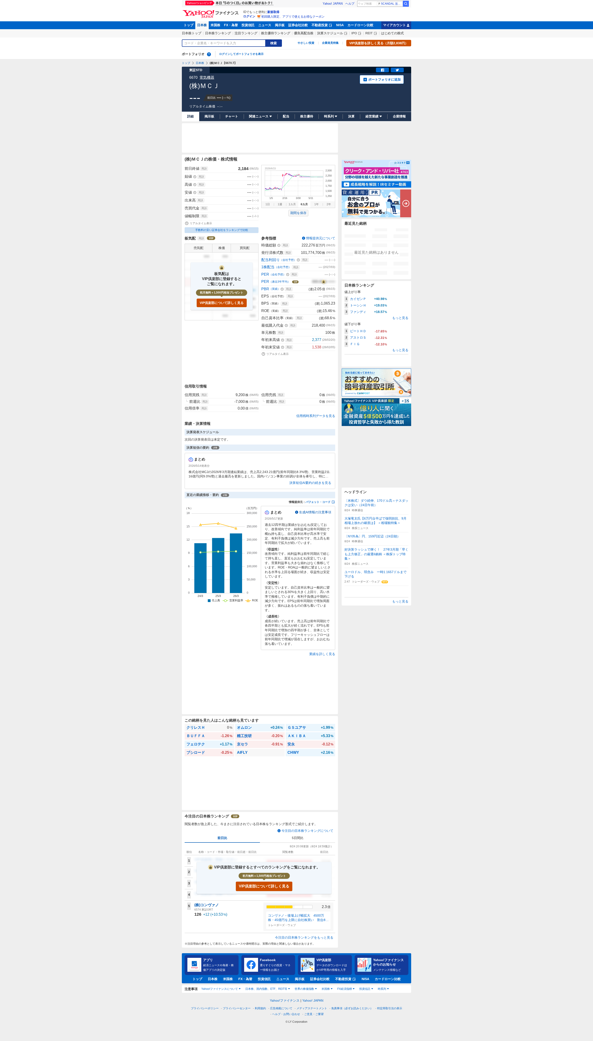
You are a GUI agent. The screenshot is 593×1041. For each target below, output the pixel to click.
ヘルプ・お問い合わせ (286, 1014)
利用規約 (260, 1008)
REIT (369, 33)
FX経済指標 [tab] (344, 989)
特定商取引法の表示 (389, 1008)
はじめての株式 (392, 33)
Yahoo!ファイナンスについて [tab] (219, 989)
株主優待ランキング (275, 33)
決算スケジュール (330, 33)
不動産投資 (320, 25)
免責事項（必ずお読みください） (352, 1008)
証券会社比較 (298, 25)
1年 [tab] (316, 204)
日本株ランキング (218, 33)
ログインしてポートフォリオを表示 (241, 54)
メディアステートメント (311, 1008)
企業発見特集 (330, 42)
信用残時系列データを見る (315, 416)
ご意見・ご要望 (314, 1014)
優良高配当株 (303, 33)
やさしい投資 (306, 42)
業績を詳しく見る (322, 654)
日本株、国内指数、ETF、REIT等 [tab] (266, 989)
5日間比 (297, 838)
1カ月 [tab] (292, 204)
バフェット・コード (318, 502)
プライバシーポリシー (205, 1008)
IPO (354, 33)
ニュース (264, 25)
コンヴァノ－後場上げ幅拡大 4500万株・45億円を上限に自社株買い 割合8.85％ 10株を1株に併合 (298, 918)
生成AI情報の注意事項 (315, 512)
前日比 (222, 838)
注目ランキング (246, 33)
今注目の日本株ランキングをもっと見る (304, 937)
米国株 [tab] (326, 989)
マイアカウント (394, 25)
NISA (340, 25)
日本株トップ (191, 33)
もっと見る (400, 318)
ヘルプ (349, 3)
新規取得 (273, 12)
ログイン (249, 16)
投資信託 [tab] (364, 989)
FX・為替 (231, 25)
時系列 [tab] (382, 989)
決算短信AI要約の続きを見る (310, 483)
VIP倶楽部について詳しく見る (222, 303)
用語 (204, 168)
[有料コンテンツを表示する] (323, 281)
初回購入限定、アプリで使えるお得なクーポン (293, 16)
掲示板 (280, 25)
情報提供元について (320, 238)
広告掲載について (281, 1008)
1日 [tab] (267, 204)
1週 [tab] (280, 204)
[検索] (406, 4)
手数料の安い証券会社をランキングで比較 (221, 230)
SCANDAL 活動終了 (391, 3)
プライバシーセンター (237, 1008)
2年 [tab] (329, 204)
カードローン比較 (360, 25)
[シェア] (382, 70)
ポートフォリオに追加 (384, 79)
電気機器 (206, 77)
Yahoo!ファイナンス (285, 1000)
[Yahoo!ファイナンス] (211, 11)
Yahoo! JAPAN (333, 3)
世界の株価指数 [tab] (304, 989)
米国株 (215, 25)
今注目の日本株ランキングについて (307, 831)
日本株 (202, 25)
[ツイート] (397, 70)
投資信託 (248, 25)
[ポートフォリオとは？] (208, 54)
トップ (188, 25)
